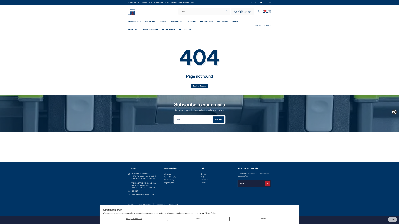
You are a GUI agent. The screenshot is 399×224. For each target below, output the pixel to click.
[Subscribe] (267, 183)
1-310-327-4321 (136, 191)
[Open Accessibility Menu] (394, 112)
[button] (267, 11)
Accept (198, 219)
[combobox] (204, 11)
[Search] (227, 11)
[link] (161, 2)
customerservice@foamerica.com (142, 194)
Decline (263, 219)
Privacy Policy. (210, 213)
